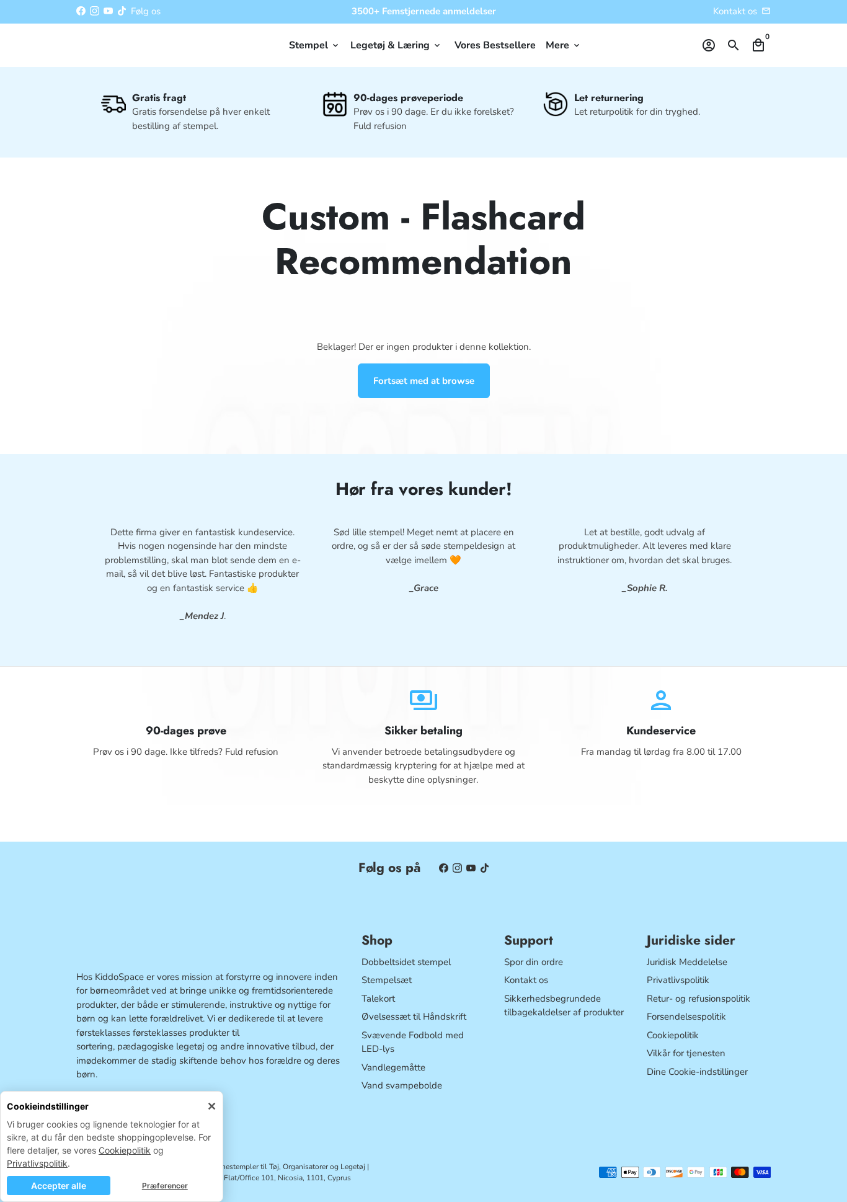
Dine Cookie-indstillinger (697, 1072)
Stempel (314, 45)
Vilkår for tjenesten (686, 1053)
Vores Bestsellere (495, 45)
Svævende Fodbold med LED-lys (412, 1042)
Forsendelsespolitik (686, 1016)
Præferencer (165, 1185)
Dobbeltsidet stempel (406, 962)
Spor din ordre (533, 962)
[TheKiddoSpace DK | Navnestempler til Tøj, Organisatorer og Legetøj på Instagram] (94, 11)
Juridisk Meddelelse (687, 962)
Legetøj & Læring (396, 45)
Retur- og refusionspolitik (698, 998)
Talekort (378, 998)
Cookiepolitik (125, 1150)
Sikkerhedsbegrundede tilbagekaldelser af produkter (564, 1005)
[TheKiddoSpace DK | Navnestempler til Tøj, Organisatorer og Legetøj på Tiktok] (121, 11)
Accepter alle (58, 1185)
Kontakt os (735, 11)
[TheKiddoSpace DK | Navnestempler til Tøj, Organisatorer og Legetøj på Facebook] (81, 11)
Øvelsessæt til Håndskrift (413, 1016)
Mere (564, 45)
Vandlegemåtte (393, 1067)
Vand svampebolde (401, 1085)
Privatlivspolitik (37, 1163)
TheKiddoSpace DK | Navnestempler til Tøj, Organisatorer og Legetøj (251, 1167)
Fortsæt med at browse (423, 381)
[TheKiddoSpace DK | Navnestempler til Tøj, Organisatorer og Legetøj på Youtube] (108, 11)
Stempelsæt (386, 980)
